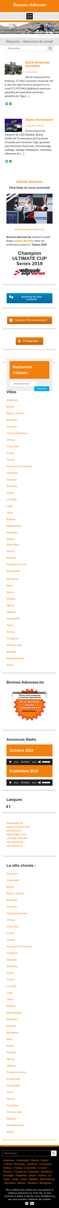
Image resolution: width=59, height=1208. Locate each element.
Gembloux (12, 473)
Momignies (12, 579)
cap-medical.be (15, 842)
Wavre (10, 665)
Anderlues (12, 400)
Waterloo (11, 651)
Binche (10, 406)
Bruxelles (11, 420)
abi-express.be (14, 845)
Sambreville (13, 618)
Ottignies (11, 612)
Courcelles (12, 446)
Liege (9, 506)
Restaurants (13, 571)
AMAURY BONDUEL (29, 181)
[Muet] (39, 761)
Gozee (10, 492)
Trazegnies (12, 638)
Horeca (10, 551)
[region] (29, 28)
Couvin (10, 453)
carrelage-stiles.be (16, 838)
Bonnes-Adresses (29, 4)
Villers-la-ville (14, 645)
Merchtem (11, 532)
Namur (10, 592)
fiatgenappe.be (14, 823)
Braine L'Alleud (15, 413)
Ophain (10, 605)
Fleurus (10, 459)
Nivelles (11, 598)
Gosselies (32, 72)
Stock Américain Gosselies (37, 64)
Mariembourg (13, 526)
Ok (26, 1203)
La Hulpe (11, 499)
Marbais (10, 519)
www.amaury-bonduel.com (29, 229)
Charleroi (11, 426)
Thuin (9, 625)
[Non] (55, 1197)
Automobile (12, 544)
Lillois (9, 512)
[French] (8, 806)
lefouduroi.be (13, 830)
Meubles (11, 557)
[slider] (46, 761)
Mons (9, 585)
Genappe (11, 479)
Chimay (10, 440)
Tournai (10, 632)
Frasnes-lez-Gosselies (19, 466)
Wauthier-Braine (36, 125)
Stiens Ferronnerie (39, 119)
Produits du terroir (16, 564)
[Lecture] (10, 761)
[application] (29, 762)
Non (32, 1203)
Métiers (10, 539)
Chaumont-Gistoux (16, 433)
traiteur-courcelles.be (18, 826)
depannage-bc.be (16, 834)
